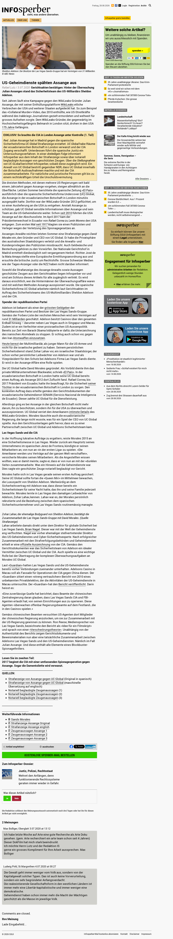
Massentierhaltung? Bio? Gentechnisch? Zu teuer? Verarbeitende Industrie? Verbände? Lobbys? (130, 124)
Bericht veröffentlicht (72, 584)
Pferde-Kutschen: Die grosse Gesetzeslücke (122, 100)
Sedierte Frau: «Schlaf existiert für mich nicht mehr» (126, 370)
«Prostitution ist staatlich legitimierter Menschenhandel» (125, 360)
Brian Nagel (32, 529)
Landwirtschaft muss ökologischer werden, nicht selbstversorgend (125, 214)
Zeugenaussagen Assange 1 (29, 731)
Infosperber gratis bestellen (117, 18)
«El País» (87, 190)
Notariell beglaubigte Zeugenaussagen (33, 690)
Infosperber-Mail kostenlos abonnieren (101, 934)
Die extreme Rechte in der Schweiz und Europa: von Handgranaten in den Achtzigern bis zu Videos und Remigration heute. (120, 167)
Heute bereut (10, 343)
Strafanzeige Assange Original (30, 723)
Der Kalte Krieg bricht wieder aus (133, 136)
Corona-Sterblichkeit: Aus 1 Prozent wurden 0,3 (126, 200)
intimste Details (79, 412)
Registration (134, 5)
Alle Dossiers (142, 178)
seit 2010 (66, 213)
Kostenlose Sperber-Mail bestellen (49, 755)
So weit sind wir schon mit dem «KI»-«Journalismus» (124, 90)
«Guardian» (15, 565)
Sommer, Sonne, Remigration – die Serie (120, 157)
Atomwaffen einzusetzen (29, 338)
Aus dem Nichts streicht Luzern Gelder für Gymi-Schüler (127, 387)
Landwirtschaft (124, 116)
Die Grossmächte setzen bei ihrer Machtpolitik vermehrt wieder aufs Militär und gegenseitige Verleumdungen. (132, 144)
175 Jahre (8, 127)
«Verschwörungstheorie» (45, 629)
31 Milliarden (17, 319)
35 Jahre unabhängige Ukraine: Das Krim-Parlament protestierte (129, 83)
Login (124, 5)
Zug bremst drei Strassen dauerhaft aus (126, 395)
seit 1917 (42, 224)
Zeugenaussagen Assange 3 (29, 738)
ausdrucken (48, 746)
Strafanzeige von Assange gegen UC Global (36, 679)
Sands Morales (20, 719)
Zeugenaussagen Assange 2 (29, 734)
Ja (7, 798)
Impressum (146, 934)
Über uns (22, 20)
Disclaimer (134, 934)
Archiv (144, 5)
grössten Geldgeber (57, 307)
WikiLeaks (67, 104)
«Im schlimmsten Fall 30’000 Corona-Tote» (129, 95)
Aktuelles (8, 20)
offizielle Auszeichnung (35, 544)
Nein (17, 798)
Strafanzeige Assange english (30, 727)
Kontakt (124, 934)
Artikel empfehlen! (15, 746)
